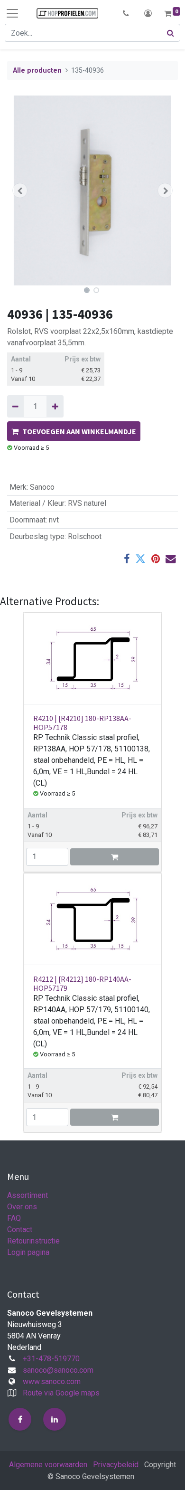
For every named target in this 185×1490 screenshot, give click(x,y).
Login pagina (28, 1252)
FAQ (14, 1218)
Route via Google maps (61, 1392)
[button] (126, 13)
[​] (20, 1419)
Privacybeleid (116, 1464)
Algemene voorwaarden (48, 1464)
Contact (19, 1229)
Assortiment (27, 1195)
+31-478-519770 (51, 1358)
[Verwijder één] (15, 406)
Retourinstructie (33, 1240)
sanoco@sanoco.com (58, 1370)
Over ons (22, 1206)
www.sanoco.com (52, 1381)
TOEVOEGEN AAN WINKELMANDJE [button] (79, 431)
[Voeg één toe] (54, 406)
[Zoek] (170, 33)
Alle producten (37, 70)
